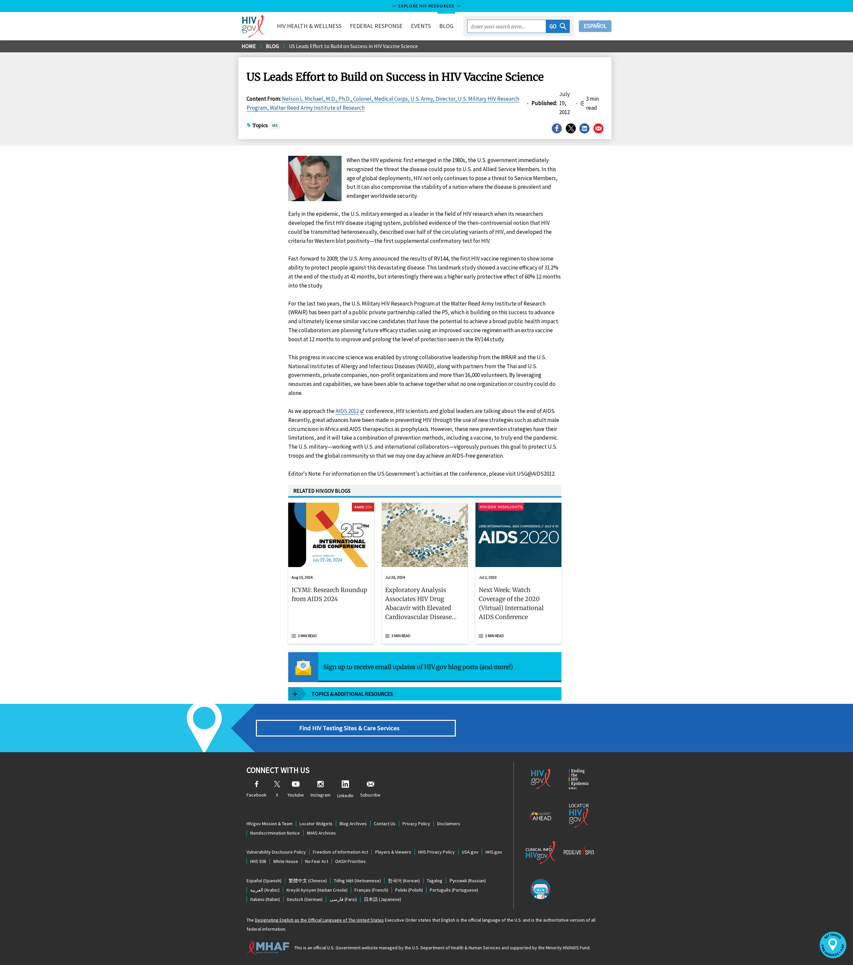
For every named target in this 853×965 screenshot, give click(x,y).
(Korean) (404, 881)
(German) (305, 899)
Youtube (296, 795)
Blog (446, 26)
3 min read (401, 635)
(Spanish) (264, 881)
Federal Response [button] (376, 26)
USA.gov (470, 852)
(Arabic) (265, 890)
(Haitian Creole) (317, 890)
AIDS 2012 (347, 411)
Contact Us (385, 824)
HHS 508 (258, 861)
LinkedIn (345, 796)
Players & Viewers (393, 852)
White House (285, 861)
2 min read (307, 635)
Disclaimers (448, 824)
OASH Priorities (350, 861)
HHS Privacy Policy (436, 852)
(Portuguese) (454, 890)
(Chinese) (308, 881)
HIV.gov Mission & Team (270, 824)
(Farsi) (343, 899)
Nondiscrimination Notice (275, 833)
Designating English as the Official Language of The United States (319, 920)
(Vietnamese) (357, 881)
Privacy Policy (416, 824)
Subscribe (370, 795)
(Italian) (265, 899)
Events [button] (421, 26)
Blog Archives (353, 824)
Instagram (321, 795)
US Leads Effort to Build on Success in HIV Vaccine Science (353, 46)
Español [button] (595, 26)
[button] (558, 26)
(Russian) (467, 881)
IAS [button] (275, 125)
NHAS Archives (321, 833)
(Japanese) (382, 899)
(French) (371, 890)
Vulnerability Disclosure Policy (276, 852)
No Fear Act (316, 861)
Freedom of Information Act (340, 852)
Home (249, 46)
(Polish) (409, 890)
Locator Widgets (316, 824)
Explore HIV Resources (426, 5)
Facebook (257, 795)
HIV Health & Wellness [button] (309, 26)
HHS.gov (493, 852)
